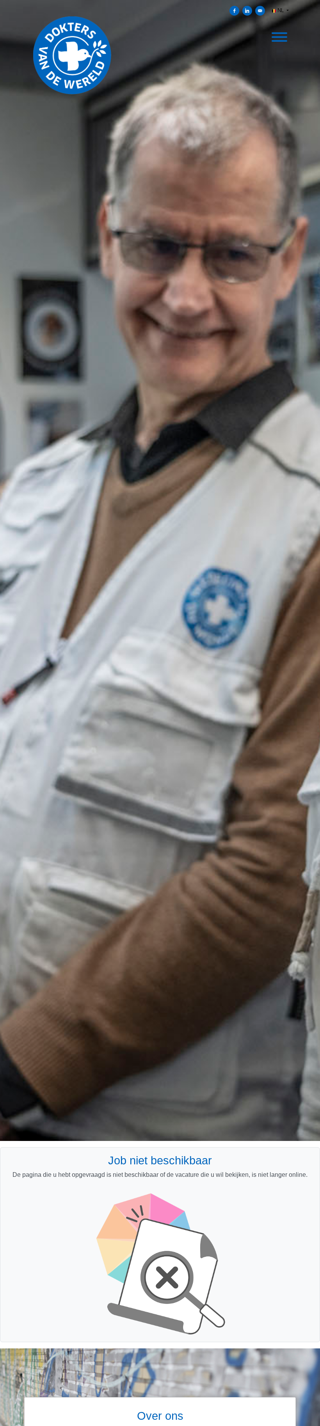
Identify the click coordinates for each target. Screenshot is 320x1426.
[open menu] (279, 35)
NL (280, 10)
